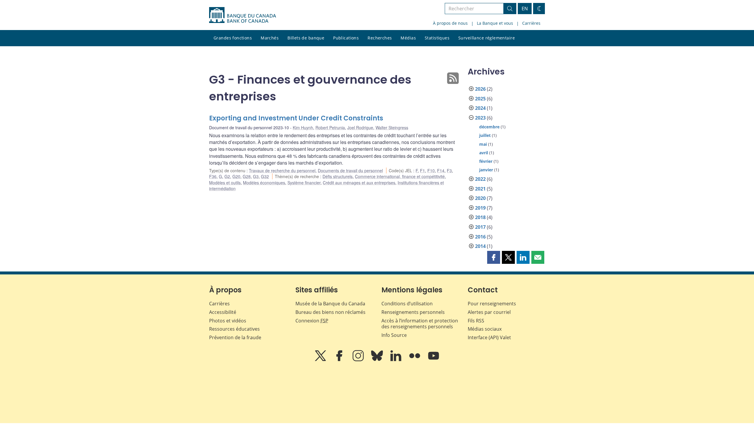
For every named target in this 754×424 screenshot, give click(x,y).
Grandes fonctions (233, 38)
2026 (480, 89)
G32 (265, 176)
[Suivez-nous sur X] (321, 360)
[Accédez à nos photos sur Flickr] (415, 360)
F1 (422, 170)
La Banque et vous (495, 23)
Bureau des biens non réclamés (330, 312)
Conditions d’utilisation (407, 303)
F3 (449, 170)
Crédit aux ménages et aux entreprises (359, 183)
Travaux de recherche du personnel (282, 170)
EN (525, 8)
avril (483, 152)
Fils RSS (476, 320)
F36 (212, 176)
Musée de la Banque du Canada (330, 303)
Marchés (270, 38)
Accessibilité (222, 312)
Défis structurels (338, 176)
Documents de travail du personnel (350, 170)
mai (483, 144)
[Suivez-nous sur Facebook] (339, 360)
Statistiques (437, 38)
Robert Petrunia (330, 127)
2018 (480, 217)
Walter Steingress (392, 127)
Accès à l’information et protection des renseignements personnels (419, 323)
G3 (256, 176)
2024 (480, 108)
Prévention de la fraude (235, 337)
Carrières (531, 23)
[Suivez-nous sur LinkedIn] (396, 360)
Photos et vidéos (227, 320)
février (485, 161)
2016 (480, 236)
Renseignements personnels (413, 312)
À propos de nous (450, 23)
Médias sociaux (485, 329)
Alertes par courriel (489, 312)
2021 (480, 189)
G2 (227, 176)
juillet (485, 135)
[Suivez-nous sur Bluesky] (377, 360)
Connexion (311, 320)
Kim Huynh (303, 127)
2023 (480, 118)
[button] (493, 257)
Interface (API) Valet (489, 337)
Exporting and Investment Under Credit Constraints (296, 118)
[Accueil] (242, 15)
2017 (480, 227)
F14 (440, 170)
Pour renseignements (492, 303)
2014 (480, 246)
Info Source (394, 335)
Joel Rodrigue (360, 127)
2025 (480, 98)
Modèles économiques (264, 183)
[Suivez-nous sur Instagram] (358, 360)
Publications (346, 38)
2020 (480, 198)
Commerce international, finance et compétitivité (400, 176)
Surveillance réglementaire (486, 38)
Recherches (380, 38)
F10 (431, 170)
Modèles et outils (225, 183)
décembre (489, 127)
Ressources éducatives (234, 329)
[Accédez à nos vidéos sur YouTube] (433, 360)
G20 (236, 176)
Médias (408, 38)
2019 (480, 208)
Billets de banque (305, 38)
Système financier (303, 183)
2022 (480, 179)
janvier (486, 170)
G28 (247, 176)
